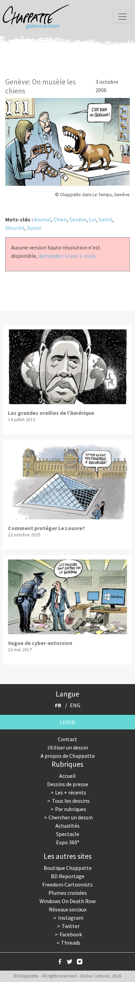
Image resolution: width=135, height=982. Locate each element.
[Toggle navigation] (122, 17)
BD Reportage (67, 876)
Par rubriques (70, 809)
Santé (105, 219)
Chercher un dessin (70, 817)
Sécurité (15, 227)
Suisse (34, 227)
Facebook (71, 934)
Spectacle (67, 833)
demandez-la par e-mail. (67, 255)
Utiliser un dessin (67, 747)
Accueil (67, 775)
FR (58, 705)
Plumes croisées (67, 892)
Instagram (70, 917)
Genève (78, 219)
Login (67, 722)
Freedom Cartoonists (67, 884)
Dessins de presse (67, 784)
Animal (42, 219)
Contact (67, 739)
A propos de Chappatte (67, 755)
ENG (75, 705)
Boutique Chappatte (68, 867)
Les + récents (70, 792)
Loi (92, 219)
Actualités (67, 825)
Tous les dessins (71, 800)
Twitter (71, 925)
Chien (60, 219)
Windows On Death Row (67, 901)
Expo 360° (67, 842)
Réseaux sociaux (68, 909)
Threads (70, 942)
